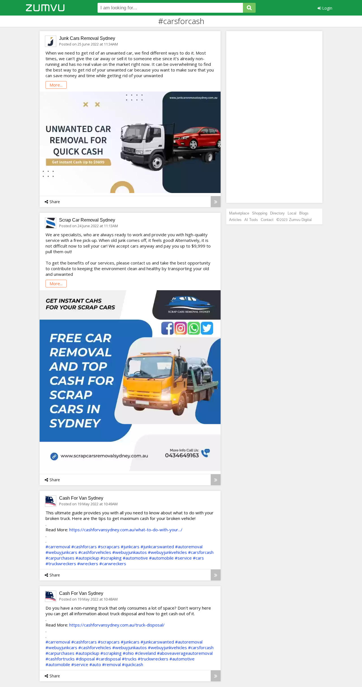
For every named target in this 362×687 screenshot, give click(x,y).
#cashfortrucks (60, 659)
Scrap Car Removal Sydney (87, 220)
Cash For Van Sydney (81, 498)
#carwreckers (112, 563)
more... (56, 85)
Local (292, 213)
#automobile (161, 558)
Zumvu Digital (300, 220)
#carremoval (58, 546)
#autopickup (87, 558)
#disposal (85, 659)
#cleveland (145, 653)
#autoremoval (188, 546)
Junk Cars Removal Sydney (87, 38)
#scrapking (111, 558)
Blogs (304, 213)
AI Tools (251, 220)
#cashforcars (84, 546)
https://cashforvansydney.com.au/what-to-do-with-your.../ (125, 529)
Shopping (259, 213)
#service (183, 558)
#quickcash (132, 664)
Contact (267, 220)
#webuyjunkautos (129, 552)
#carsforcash (201, 552)
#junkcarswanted (157, 546)
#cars (198, 558)
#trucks (129, 659)
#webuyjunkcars (61, 552)
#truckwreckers (61, 563)
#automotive (135, 558)
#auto (95, 664)
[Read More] (216, 201)
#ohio (128, 653)
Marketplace (239, 213)
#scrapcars (109, 546)
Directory (277, 213)
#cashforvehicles (94, 552)
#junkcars (130, 546)
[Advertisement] (274, 117)
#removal (111, 664)
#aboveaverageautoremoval (185, 653)
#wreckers (87, 563)
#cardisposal (108, 659)
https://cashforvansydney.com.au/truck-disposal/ (117, 625)
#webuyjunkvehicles (167, 552)
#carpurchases (60, 558)
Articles (235, 220)
